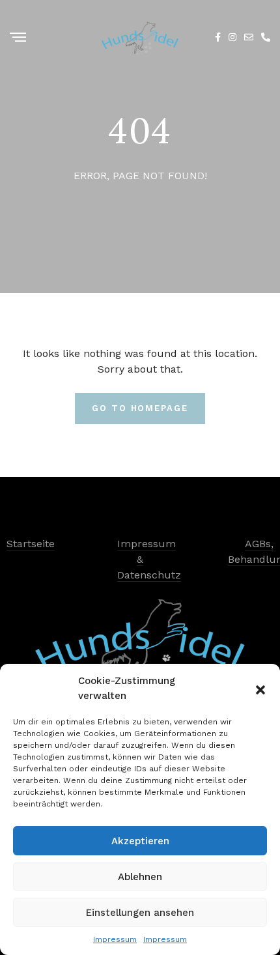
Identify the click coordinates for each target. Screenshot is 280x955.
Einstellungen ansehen (140, 913)
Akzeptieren (140, 841)
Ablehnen (140, 877)
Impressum (115, 939)
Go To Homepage (140, 408)
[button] (260, 688)
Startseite (31, 543)
